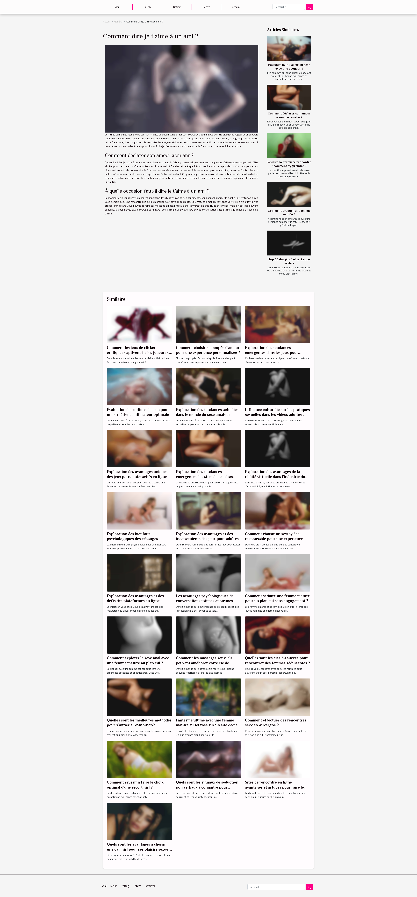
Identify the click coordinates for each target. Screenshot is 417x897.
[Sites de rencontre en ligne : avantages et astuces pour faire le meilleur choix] (277, 759)
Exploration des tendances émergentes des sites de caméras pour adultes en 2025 (204, 476)
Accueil (106, 21)
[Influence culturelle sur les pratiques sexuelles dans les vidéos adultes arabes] (277, 386)
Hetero (206, 7)
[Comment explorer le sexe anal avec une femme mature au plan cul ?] (139, 635)
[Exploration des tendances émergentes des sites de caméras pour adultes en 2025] (208, 448)
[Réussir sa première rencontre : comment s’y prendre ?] (289, 145)
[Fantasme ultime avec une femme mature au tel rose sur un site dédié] (208, 697)
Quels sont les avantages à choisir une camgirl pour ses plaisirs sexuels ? (139, 849)
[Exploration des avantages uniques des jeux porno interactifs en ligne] (139, 448)
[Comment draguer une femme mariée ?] (289, 194)
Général (236, 7)
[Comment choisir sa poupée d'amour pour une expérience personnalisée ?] (208, 324)
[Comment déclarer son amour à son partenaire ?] (289, 97)
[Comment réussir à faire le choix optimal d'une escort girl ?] (139, 759)
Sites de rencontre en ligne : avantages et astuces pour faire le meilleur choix (274, 787)
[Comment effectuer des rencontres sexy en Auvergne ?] (277, 697)
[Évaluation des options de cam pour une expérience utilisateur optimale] (139, 386)
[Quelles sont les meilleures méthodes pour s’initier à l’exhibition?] (139, 697)
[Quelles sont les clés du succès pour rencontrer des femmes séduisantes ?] (277, 635)
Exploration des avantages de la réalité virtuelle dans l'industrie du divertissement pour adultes (275, 476)
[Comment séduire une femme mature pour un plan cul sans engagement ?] (277, 573)
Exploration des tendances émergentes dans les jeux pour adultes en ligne (271, 352)
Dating (177, 7)
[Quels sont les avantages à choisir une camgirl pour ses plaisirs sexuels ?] (139, 821)
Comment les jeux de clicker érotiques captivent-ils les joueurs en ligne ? (139, 352)
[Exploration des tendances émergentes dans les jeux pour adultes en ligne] (277, 324)
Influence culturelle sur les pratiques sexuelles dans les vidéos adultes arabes (277, 414)
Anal (117, 7)
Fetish (147, 7)
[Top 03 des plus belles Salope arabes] (289, 243)
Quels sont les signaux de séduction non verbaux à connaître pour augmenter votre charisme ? (207, 787)
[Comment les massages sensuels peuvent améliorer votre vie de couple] (208, 635)
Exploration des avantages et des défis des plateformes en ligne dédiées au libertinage (135, 601)
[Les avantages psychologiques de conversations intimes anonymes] (208, 573)
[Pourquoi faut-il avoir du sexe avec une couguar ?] (289, 48)
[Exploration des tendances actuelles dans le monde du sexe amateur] (208, 386)
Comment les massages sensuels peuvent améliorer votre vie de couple (204, 663)
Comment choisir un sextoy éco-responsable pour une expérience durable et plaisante (274, 539)
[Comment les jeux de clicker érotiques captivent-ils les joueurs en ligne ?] (139, 324)
